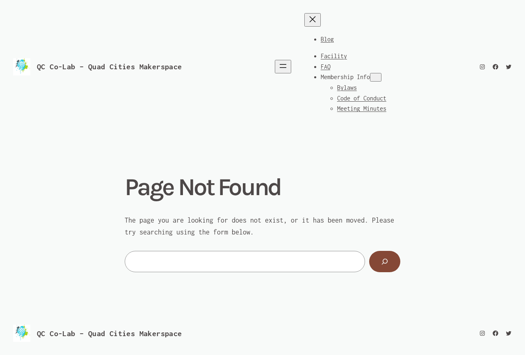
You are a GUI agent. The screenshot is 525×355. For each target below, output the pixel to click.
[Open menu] (283, 66)
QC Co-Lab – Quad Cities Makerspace (109, 66)
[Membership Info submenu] (375, 77)
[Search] (384, 261)
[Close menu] (312, 20)
